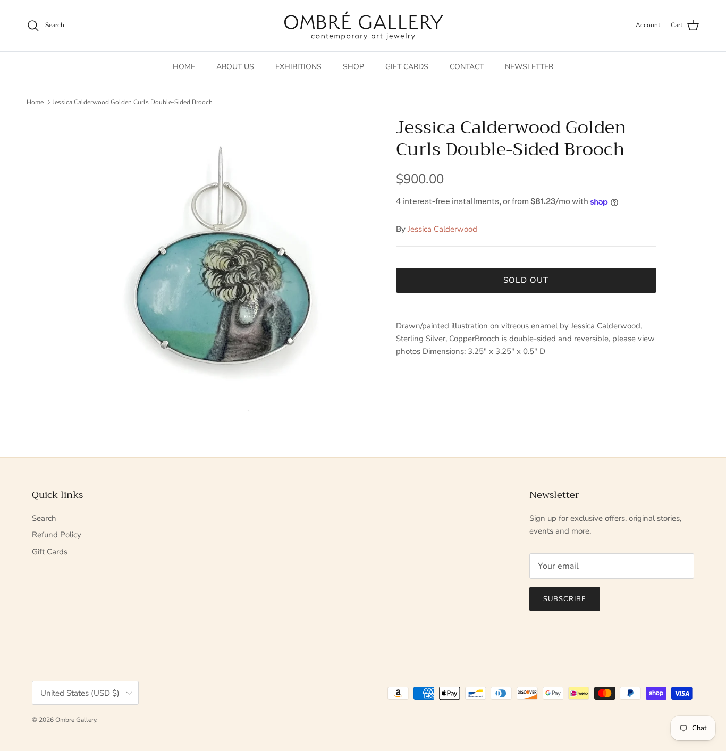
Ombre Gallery (75, 719)
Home (35, 102)
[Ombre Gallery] (363, 25)
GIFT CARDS (406, 67)
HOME (184, 67)
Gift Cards (49, 551)
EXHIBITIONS (298, 67)
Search (44, 518)
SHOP (353, 67)
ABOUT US (235, 67)
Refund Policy (56, 534)
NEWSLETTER (529, 67)
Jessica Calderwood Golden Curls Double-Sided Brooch (133, 102)
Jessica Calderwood (442, 229)
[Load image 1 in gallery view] (221, 268)
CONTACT (467, 67)
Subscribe (564, 599)
